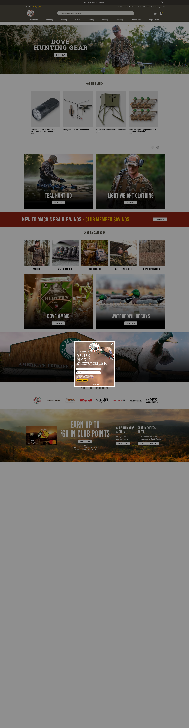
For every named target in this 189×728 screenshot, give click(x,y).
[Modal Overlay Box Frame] (94, 364)
